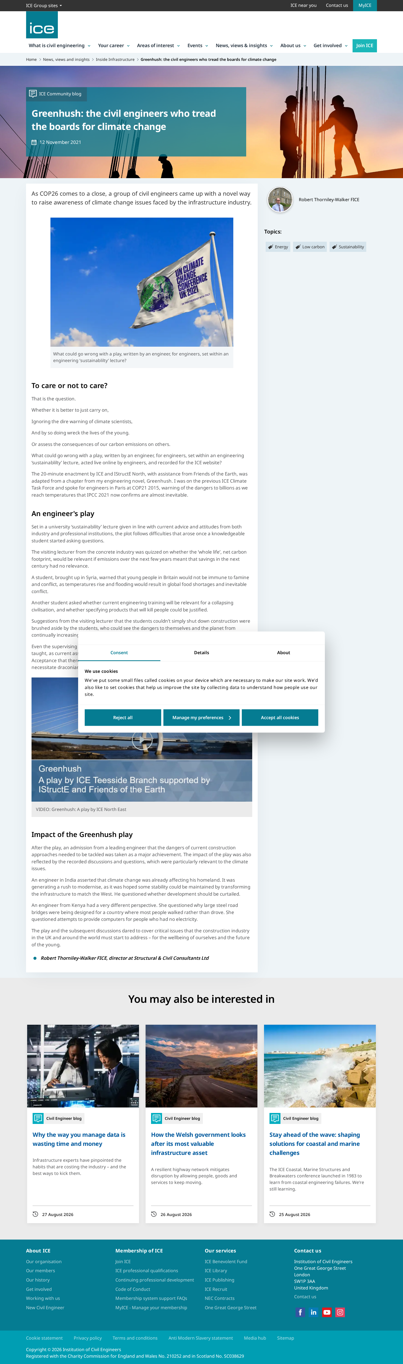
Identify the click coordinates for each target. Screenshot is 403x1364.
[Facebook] (300, 1312)
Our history (38, 1280)
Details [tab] (201, 653)
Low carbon (313, 246)
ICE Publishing (219, 1280)
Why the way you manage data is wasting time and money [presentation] (79, 1139)
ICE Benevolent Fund (226, 1261)
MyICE (365, 5)
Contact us (337, 5)
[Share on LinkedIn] (8, 670)
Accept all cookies (280, 717)
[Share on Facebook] (8, 656)
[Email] (8, 699)
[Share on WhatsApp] (8, 685)
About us (290, 45)
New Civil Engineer (45, 1308)
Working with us (43, 1298)
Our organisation (44, 1261)
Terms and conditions (135, 1338)
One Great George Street (231, 1308)
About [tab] (283, 653)
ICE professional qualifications (146, 1271)
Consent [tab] (119, 653)
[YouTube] (327, 1312)
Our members (40, 1271)
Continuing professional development (154, 1280)
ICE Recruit (216, 1289)
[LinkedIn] (313, 1312)
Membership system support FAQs (151, 1298)
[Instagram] (340, 1312)
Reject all (123, 717)
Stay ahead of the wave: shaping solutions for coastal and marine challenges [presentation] (314, 1144)
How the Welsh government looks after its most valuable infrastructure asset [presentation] (198, 1144)
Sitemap (285, 1338)
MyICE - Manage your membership (151, 1308)
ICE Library (216, 1271)
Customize (201, 717)
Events (195, 45)
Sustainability (351, 246)
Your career (111, 45)
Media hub (255, 1338)
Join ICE (364, 45)
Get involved (328, 45)
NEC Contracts (220, 1298)
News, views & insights (241, 45)
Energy (281, 246)
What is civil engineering (57, 45)
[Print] (8, 713)
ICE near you (304, 5)
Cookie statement (44, 1338)
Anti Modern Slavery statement (201, 1338)
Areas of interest (155, 45)
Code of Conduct (132, 1289)
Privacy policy (88, 1338)
